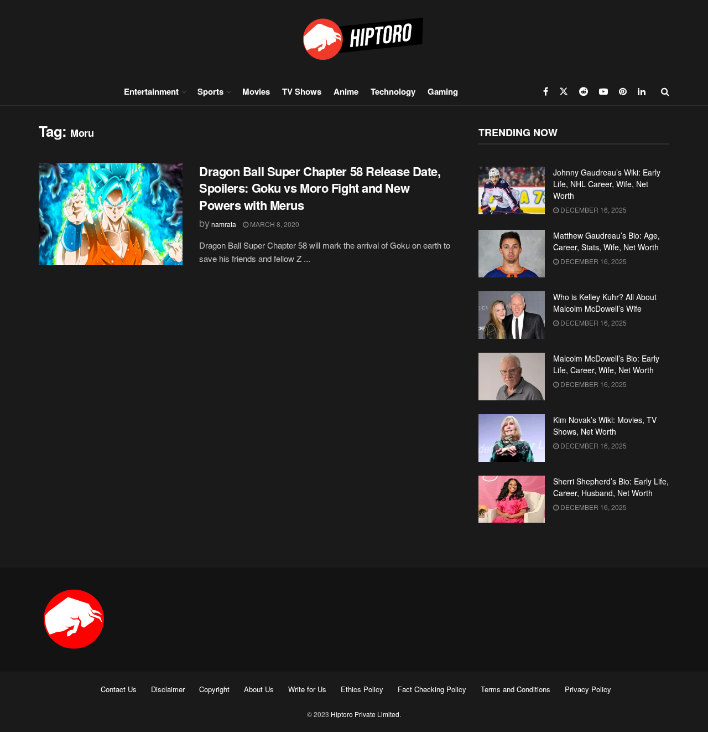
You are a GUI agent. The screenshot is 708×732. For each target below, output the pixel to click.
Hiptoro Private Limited (365, 714)
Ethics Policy (362, 689)
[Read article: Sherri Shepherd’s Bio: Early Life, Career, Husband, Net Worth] (511, 499)
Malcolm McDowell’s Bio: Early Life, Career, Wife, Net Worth (606, 364)
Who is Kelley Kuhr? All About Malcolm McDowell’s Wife (605, 302)
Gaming (443, 91)
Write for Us (307, 689)
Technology (393, 91)
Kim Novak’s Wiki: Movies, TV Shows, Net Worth (605, 425)
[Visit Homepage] (354, 38)
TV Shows (301, 91)
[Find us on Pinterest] (623, 91)
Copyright (214, 689)
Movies (256, 91)
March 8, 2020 (273, 224)
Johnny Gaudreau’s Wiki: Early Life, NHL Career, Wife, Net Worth (606, 184)
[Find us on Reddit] (583, 91)
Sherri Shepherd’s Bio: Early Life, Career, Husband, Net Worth (611, 487)
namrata (223, 224)
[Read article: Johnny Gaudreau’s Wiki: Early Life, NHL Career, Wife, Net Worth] (511, 190)
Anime (346, 91)
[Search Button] (665, 91)
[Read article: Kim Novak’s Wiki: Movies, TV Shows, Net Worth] (511, 438)
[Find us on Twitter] (563, 91)
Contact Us (119, 689)
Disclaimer (168, 689)
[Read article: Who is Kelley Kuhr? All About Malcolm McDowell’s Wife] (511, 315)
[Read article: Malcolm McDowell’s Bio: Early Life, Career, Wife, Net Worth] (511, 376)
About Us (259, 689)
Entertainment (151, 91)
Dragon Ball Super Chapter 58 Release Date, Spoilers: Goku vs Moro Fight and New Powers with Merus (320, 188)
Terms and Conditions (515, 689)
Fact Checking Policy (432, 689)
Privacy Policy (588, 689)
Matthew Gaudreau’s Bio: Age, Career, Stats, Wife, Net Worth (606, 241)
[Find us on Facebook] (545, 91)
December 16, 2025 (593, 209)
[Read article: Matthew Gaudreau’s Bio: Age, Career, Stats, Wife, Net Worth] (511, 253)
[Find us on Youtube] (603, 91)
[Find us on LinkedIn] (641, 91)
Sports (210, 91)
